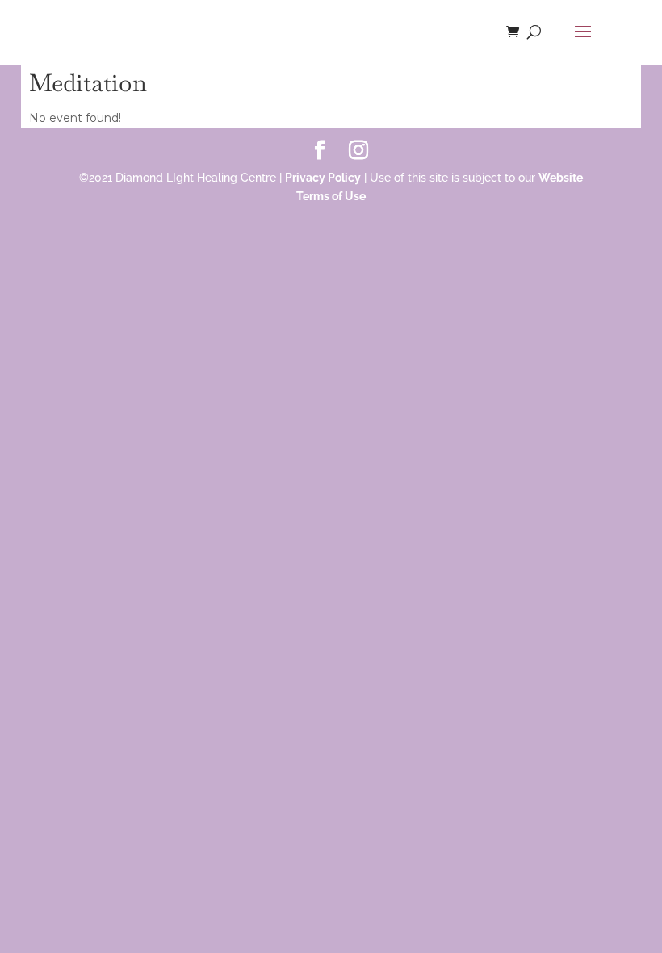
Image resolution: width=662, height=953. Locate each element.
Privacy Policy (323, 177)
